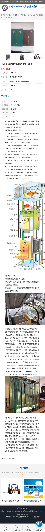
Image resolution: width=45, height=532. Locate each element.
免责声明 (23, 517)
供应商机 (16, 15)
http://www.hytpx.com (7, 458)
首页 (9, 15)
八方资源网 (16, 517)
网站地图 (37, 517)
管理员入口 (30, 517)
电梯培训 (23, 15)
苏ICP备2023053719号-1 (19, 511)
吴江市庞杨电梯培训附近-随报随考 (20, 501)
